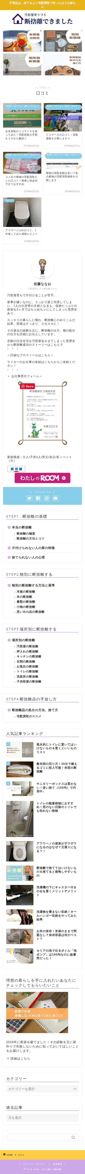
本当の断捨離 (22, 527)
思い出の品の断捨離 (31, 611)
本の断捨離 (24, 596)
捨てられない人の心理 (28, 557)
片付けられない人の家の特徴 (33, 548)
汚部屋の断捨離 (27, 646)
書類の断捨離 (26, 601)
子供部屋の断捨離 (29, 681)
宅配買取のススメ (29, 716)
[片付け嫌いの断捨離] (42, 24)
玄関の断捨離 (26, 661)
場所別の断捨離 (23, 640)
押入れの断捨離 (27, 651)
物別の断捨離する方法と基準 (33, 585)
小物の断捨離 (26, 606)
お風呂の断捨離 (27, 666)
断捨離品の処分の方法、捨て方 (35, 710)
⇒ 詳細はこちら (18, 1058)
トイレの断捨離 (27, 671)
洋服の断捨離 (26, 591)
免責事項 (57, 1164)
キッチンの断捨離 (29, 656)
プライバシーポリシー (34, 1164)
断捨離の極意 (26, 533)
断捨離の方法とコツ (31, 538)
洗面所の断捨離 (27, 676)
